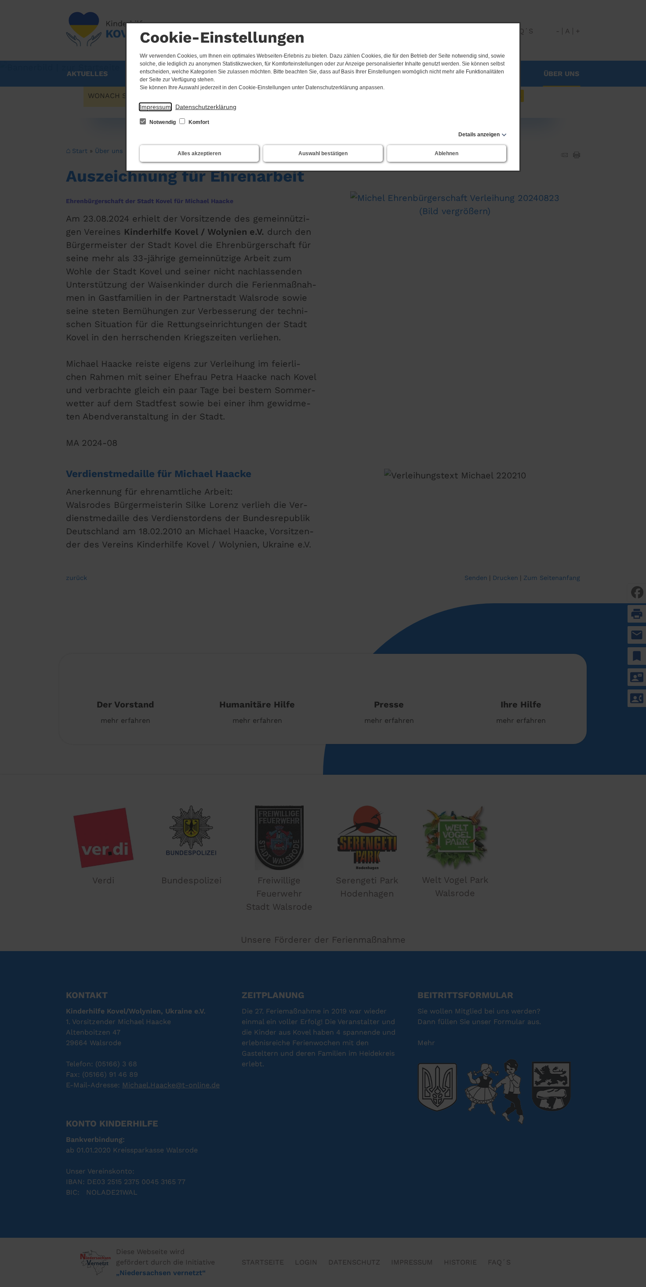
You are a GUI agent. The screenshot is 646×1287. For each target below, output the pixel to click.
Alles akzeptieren (199, 153)
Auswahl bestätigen (323, 153)
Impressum (155, 106)
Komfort (198, 122)
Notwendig (162, 122)
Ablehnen (446, 153)
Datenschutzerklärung (205, 106)
